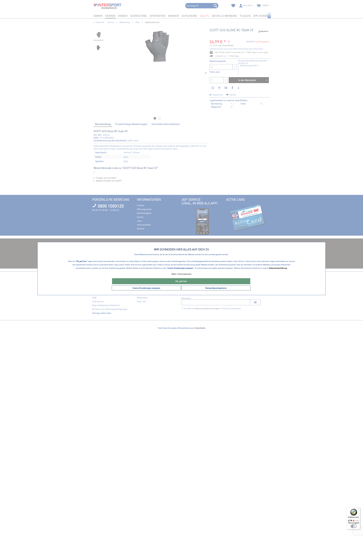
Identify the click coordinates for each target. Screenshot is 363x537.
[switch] (353, 526)
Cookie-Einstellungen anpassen (146, 288)
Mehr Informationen (181, 274)
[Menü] (358, 509)
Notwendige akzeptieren (216, 288)
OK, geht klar (181, 281)
